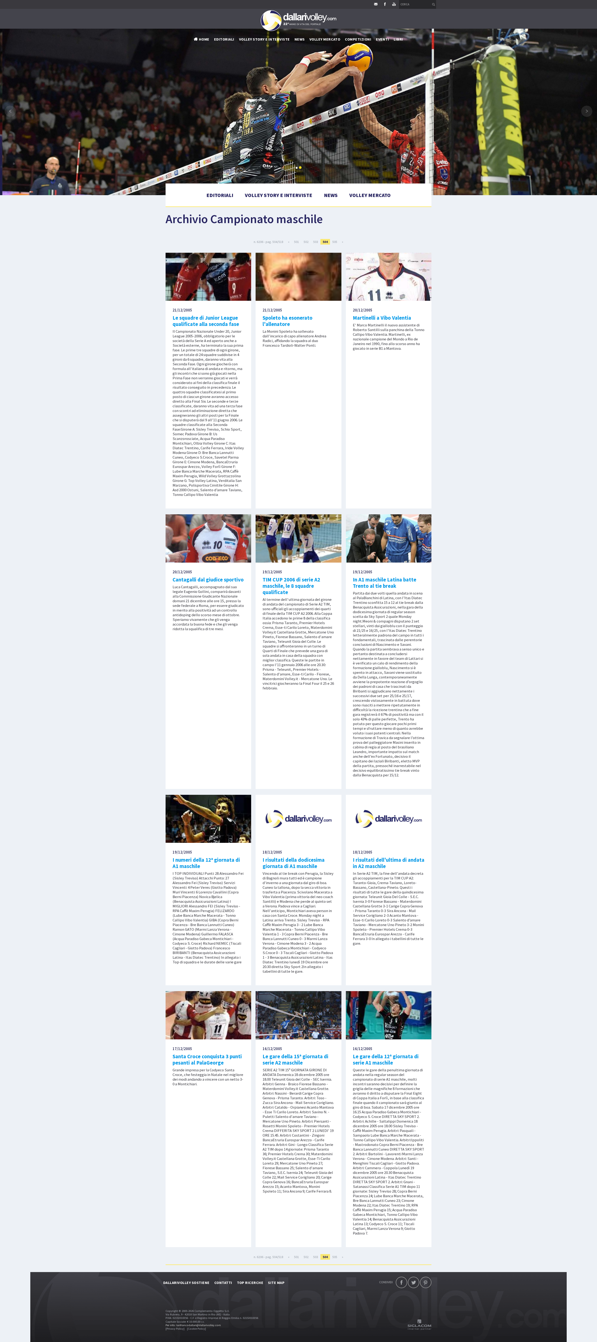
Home (204, 39)
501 (296, 242)
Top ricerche (250, 1282)
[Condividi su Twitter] (413, 1282)
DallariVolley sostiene (186, 1282)
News (331, 195)
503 (315, 242)
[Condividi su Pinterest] (425, 1282)
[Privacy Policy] (175, 1328)
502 (306, 242)
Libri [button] (398, 39)
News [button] (300, 39)
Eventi (382, 39)
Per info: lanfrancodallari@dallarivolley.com (193, 1325)
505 (334, 242)
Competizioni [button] (358, 39)
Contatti (223, 1282)
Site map (276, 1282)
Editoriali (224, 39)
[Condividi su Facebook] (401, 1282)
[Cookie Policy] (196, 1328)
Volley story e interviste (264, 39)
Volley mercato (324, 39)
